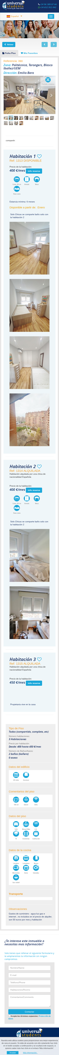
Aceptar (13, 1053)
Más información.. (30, 1053)
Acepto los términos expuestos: (29, 1017)
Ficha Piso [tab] (10, 53)
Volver (9, 44)
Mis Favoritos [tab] (30, 53)
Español (15, 16)
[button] (7, 95)
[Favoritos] (39, 156)
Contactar (29, 1012)
